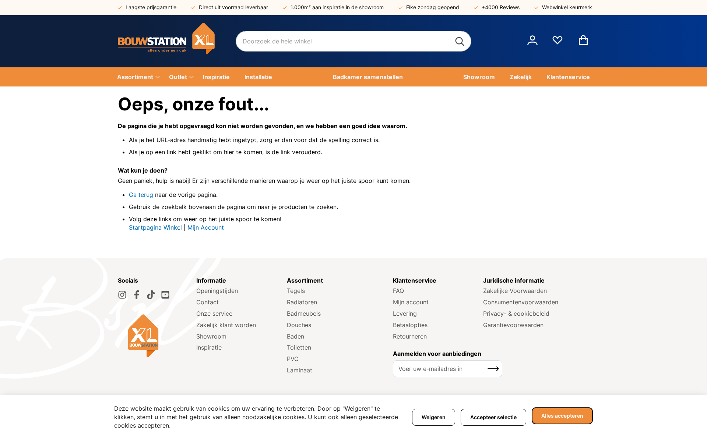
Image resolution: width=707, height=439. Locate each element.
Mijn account (411, 302)
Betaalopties (410, 325)
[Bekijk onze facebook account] (136, 295)
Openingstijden (217, 290)
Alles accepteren (562, 416)
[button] (532, 41)
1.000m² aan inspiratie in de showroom (337, 7)
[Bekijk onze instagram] (122, 295)
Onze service (214, 313)
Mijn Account (205, 227)
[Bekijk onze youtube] (165, 295)
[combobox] (353, 41)
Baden (295, 336)
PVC (293, 358)
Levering (405, 313)
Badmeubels (304, 313)
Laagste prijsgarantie (151, 7)
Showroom (211, 336)
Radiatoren (302, 302)
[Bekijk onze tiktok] (151, 295)
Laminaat (299, 370)
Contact (207, 302)
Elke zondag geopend (432, 7)
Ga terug (141, 194)
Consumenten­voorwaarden (520, 302)
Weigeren (434, 417)
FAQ (398, 290)
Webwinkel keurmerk (567, 7)
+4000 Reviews (501, 7)
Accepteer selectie (493, 417)
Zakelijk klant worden (226, 325)
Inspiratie (209, 347)
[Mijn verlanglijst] (557, 43)
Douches (299, 325)
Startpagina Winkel (155, 227)
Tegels (296, 290)
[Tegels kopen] (177, 41)
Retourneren (410, 336)
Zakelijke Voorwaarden (515, 290)
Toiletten (299, 347)
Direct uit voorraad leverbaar (233, 7)
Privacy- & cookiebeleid (516, 313)
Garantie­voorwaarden (513, 325)
